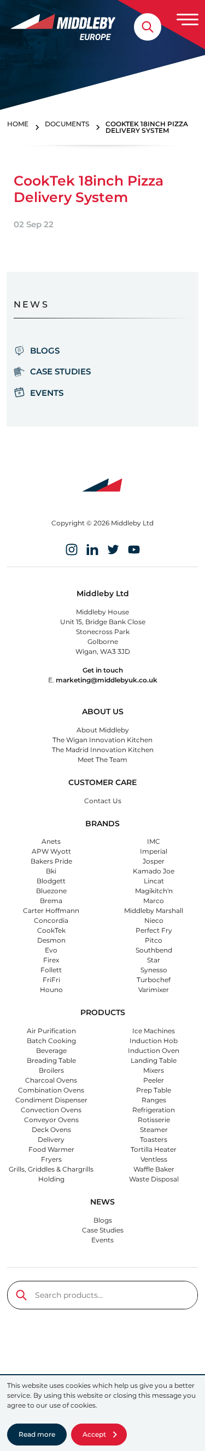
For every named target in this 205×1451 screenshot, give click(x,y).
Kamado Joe (153, 871)
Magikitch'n (154, 891)
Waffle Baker (153, 1169)
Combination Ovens (51, 1090)
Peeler (153, 1080)
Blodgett (51, 881)
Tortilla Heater (154, 1149)
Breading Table (51, 1060)
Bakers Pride (51, 861)
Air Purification (51, 1031)
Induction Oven (153, 1050)
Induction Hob (154, 1041)
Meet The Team (102, 759)
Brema (51, 901)
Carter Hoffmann (51, 910)
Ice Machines (153, 1031)
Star (153, 960)
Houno (51, 989)
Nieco (153, 920)
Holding (51, 1179)
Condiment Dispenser (51, 1100)
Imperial (153, 851)
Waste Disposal (154, 1179)
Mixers (153, 1070)
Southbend (154, 950)
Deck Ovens (51, 1129)
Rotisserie (154, 1120)
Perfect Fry (154, 930)
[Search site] (147, 27)
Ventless (153, 1159)
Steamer (154, 1129)
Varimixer (153, 989)
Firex (51, 960)
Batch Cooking (51, 1041)
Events (46, 393)
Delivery (51, 1139)
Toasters (153, 1139)
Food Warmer (51, 1149)
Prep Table (153, 1090)
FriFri (51, 980)
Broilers (51, 1070)
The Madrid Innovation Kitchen (103, 750)
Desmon (51, 940)
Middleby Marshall (153, 910)
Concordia (51, 920)
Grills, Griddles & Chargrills (51, 1169)
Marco (153, 901)
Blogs (45, 350)
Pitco (153, 940)
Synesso (153, 970)
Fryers (51, 1159)
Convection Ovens (51, 1110)
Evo (51, 950)
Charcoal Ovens (51, 1080)
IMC (153, 841)
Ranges (154, 1100)
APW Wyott (51, 851)
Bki (51, 871)
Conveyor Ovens (51, 1120)
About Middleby (103, 730)
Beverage (51, 1050)
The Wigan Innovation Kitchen (102, 740)
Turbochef (154, 980)
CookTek (51, 930)
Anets (51, 841)
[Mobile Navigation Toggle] (187, 19)
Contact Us (102, 801)
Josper (154, 861)
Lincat (154, 881)
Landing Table (154, 1060)
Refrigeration (153, 1110)
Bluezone (51, 891)
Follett (51, 970)
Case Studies (60, 371)
